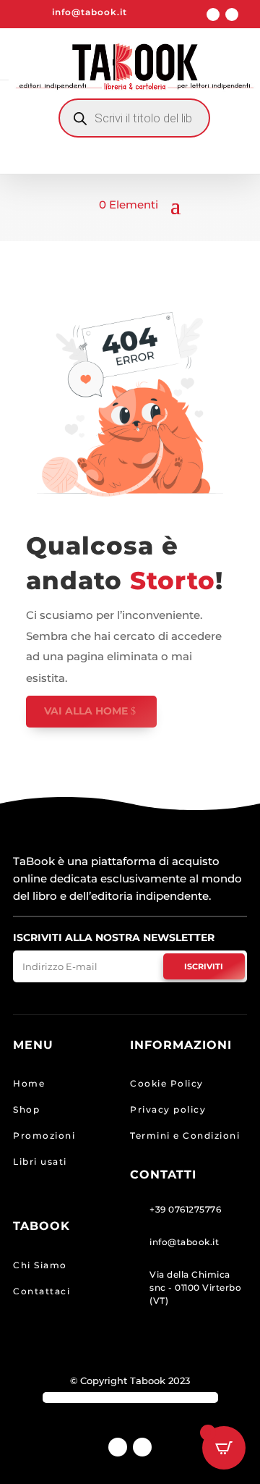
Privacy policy (168, 1109)
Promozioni (44, 1135)
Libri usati (40, 1161)
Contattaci (41, 1291)
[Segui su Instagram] (231, 14)
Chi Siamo (40, 1265)
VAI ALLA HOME (86, 710)
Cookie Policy (167, 1083)
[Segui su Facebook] (213, 14)
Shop (26, 1109)
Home (29, 1083)
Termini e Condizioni (185, 1135)
